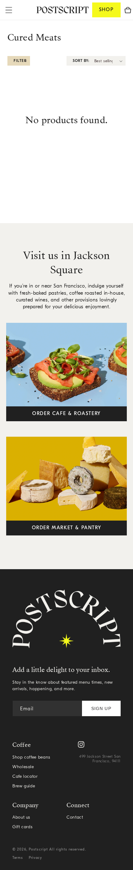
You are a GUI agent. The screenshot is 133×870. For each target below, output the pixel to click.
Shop (106, 9)
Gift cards (22, 827)
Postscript (38, 849)
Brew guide (23, 786)
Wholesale (23, 767)
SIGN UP (101, 708)
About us (21, 817)
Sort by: (81, 61)
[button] (127, 9)
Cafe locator (25, 776)
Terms (17, 858)
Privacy (35, 858)
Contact (74, 817)
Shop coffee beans (31, 757)
